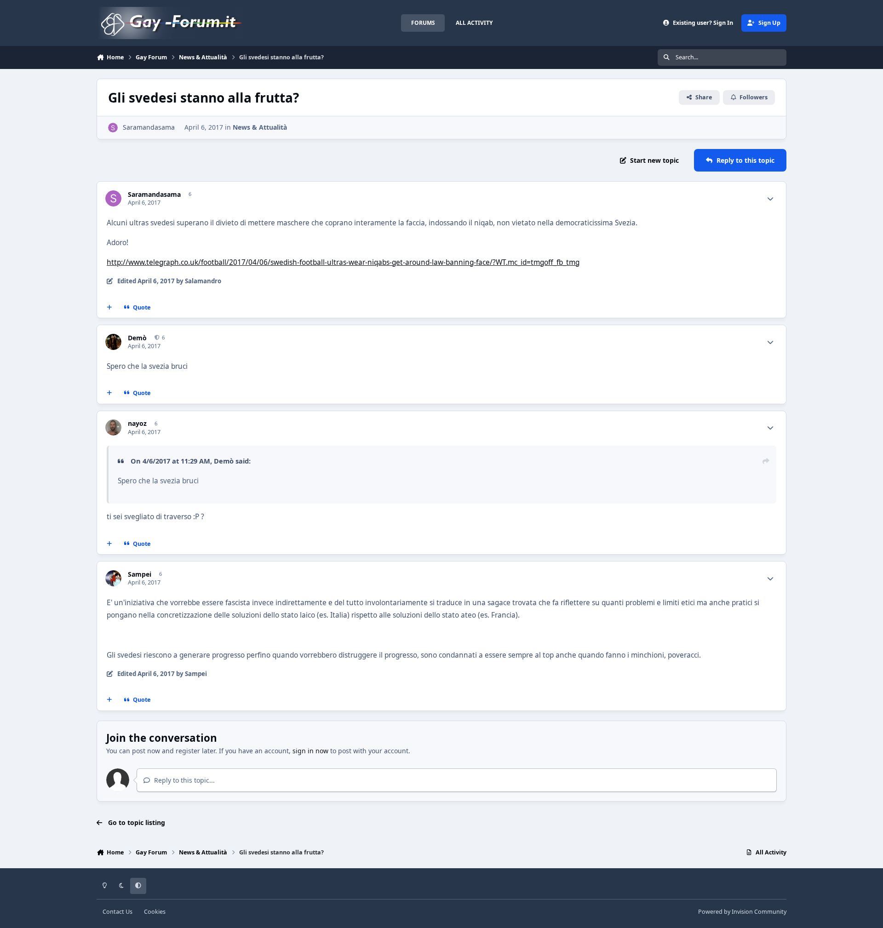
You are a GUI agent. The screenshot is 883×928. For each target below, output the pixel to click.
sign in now (310, 750)
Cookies (155, 912)
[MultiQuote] (109, 307)
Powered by (742, 912)
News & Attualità (260, 127)
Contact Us (117, 912)
